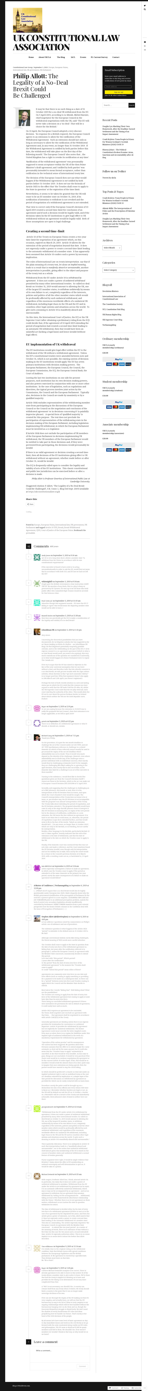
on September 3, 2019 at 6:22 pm (60, 721)
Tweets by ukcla (109, 178)
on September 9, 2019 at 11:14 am (67, 1246)
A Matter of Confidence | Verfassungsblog (51, 886)
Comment (82, 1366)
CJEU (38, 530)
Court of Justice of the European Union (57, 530)
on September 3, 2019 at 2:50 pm (60, 707)
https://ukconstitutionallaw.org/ (43, 492)
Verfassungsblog (109, 325)
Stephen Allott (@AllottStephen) (55, 917)
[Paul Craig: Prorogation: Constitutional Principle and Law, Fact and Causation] (145, 46)
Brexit (60, 527)
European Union (61, 67)
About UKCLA (45, 57)
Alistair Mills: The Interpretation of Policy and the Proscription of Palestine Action (118, 211)
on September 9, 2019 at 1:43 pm (60, 1268)
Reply (82, 555)
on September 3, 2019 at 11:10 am (67, 601)
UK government (33, 70)
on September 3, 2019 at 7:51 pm (65, 736)
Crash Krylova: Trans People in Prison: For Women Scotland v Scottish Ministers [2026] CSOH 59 (118, 142)
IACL (73, 57)
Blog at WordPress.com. (21, 1386)
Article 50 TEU (51, 527)
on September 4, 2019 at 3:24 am (65, 866)
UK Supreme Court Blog (112, 320)
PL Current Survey (99, 57)
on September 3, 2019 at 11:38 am (67, 616)
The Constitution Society (112, 304)
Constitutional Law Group (23, 67)
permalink (30, 533)
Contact (115, 57)
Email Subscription (114, 70)
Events (83, 57)
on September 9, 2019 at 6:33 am (68, 1174)
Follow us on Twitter (114, 171)
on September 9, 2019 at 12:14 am (68, 1107)
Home (31, 57)
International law (19, 70)
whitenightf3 (47, 582)
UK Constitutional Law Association (66, 42)
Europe (51, 67)
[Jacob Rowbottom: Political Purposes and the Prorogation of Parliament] (145, 50)
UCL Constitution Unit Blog (113, 309)
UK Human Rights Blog (111, 315)
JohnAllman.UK (48, 630)
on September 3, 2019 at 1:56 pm (68, 630)
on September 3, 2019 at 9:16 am (64, 555)
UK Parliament (45, 70)
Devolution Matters (110, 291)
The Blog (61, 57)
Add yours (54, 546)
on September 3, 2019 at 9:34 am (66, 582)
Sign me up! (118, 92)
